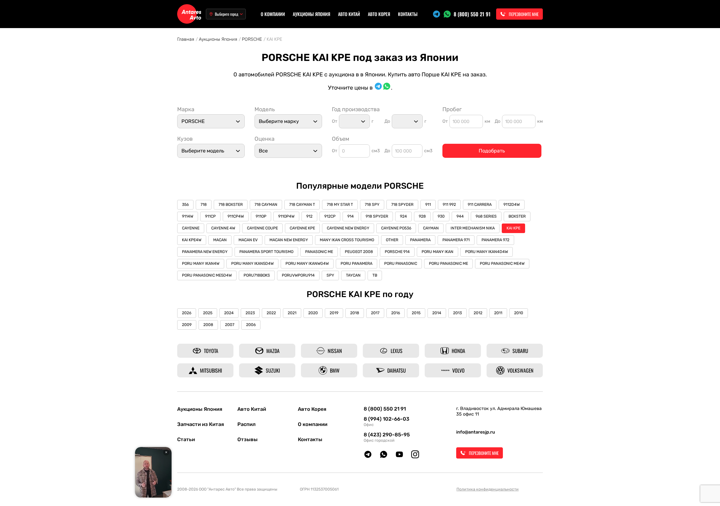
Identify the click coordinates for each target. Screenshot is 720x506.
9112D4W (511, 204)
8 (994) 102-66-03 (386, 419)
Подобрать (492, 151)
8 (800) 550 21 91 (472, 14)
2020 (313, 313)
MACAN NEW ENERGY (288, 240)
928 (422, 216)
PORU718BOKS (257, 275)
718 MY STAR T (340, 204)
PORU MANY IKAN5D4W (252, 263)
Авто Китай (349, 14)
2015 (416, 313)
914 (350, 216)
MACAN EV (248, 240)
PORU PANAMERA (356, 263)
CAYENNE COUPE (262, 228)
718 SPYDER (402, 204)
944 (460, 216)
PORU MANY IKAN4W (200, 263)
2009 (187, 324)
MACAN (220, 240)
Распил (246, 424)
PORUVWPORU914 (298, 275)
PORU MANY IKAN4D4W (486, 251)
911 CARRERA (480, 204)
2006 (251, 324)
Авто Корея (379, 14)
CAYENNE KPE (302, 228)
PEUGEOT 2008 (359, 251)
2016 (395, 313)
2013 (457, 313)
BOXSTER (517, 216)
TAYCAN (353, 275)
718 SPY (372, 204)
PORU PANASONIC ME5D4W (207, 275)
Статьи (186, 439)
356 (185, 204)
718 (204, 204)
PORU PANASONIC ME (448, 263)
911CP (210, 216)
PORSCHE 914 (397, 251)
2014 (436, 313)
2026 (186, 313)
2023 (250, 313)
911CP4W (236, 216)
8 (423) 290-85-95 (387, 435)
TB (374, 275)
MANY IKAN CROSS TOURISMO (347, 240)
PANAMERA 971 (456, 240)
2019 (334, 313)
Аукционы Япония (311, 14)
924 (403, 216)
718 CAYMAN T (302, 204)
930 (441, 216)
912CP (330, 216)
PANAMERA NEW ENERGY (205, 251)
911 (428, 204)
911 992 (449, 204)
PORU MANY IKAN (437, 251)
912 (309, 216)
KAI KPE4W (191, 240)
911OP (261, 216)
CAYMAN (431, 228)
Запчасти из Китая (200, 424)
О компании (273, 14)
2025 (207, 313)
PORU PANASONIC (400, 263)
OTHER (392, 240)
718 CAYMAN (266, 204)
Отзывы (247, 439)
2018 (354, 313)
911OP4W (286, 216)
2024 (229, 313)
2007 (229, 324)
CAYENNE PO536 (396, 228)
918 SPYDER (377, 216)
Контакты (408, 14)
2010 (518, 313)
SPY (330, 275)
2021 (292, 313)
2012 (478, 313)
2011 (498, 313)
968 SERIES (486, 216)
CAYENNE (190, 228)
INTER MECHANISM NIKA (473, 228)
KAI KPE (513, 228)
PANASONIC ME (319, 251)
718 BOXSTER (231, 204)
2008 (208, 324)
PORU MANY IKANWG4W (307, 263)
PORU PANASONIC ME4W (502, 263)
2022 (271, 313)
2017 (375, 313)
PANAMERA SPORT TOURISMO (266, 251)
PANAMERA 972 (495, 240)
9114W (187, 216)
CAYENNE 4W (223, 228)
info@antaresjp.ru (475, 432)
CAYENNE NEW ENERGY (348, 228)
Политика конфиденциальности (487, 489)
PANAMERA (420, 240)
